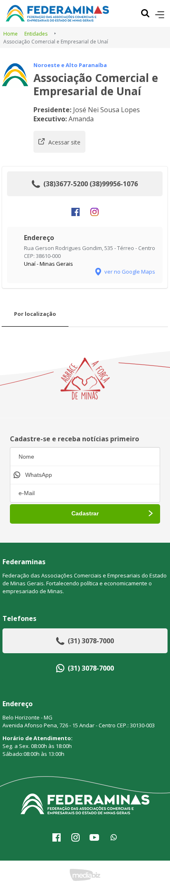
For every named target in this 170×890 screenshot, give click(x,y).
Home (10, 33)
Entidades (35, 33)
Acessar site (64, 142)
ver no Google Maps (129, 271)
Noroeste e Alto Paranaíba (70, 65)
